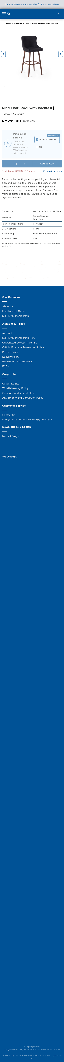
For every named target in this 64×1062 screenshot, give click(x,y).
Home (8, 23)
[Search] (9, 14)
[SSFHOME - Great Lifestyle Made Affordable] (32, 13)
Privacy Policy (10, 352)
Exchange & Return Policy (17, 361)
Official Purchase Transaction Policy (23, 347)
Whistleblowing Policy (15, 388)
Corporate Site (10, 383)
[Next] (60, 54)
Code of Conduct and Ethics (19, 393)
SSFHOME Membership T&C (18, 337)
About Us (7, 306)
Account (7, 333)
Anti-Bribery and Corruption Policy (22, 397)
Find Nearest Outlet (13, 311)
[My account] (58, 14)
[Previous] (3, 54)
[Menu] (4, 14)
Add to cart (47, 163)
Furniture (18, 23)
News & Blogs (10, 436)
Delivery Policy (10, 357)
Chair (27, 23)
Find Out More (54, 171)
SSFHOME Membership (16, 316)
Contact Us (8, 415)
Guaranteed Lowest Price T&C (19, 342)
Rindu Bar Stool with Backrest (45, 23)
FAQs (5, 366)
